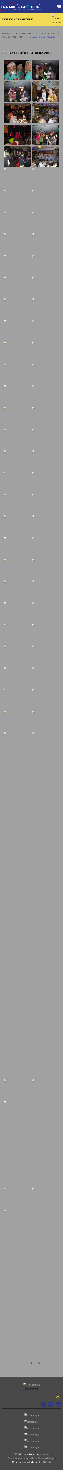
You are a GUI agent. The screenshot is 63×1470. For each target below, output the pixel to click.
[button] (59, 6)
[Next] (39, 1363)
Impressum (44, 1454)
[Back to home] (20, 6)
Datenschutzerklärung (18, 1458)
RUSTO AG (45, 1462)
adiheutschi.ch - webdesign (42, 1458)
